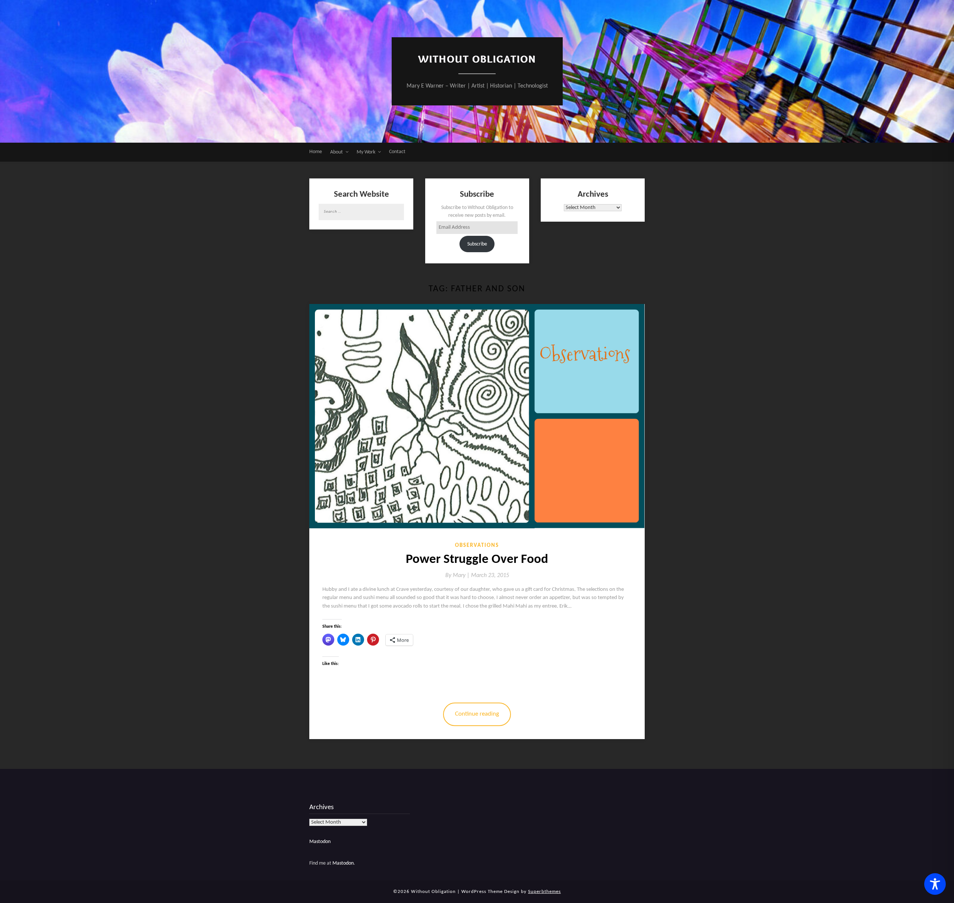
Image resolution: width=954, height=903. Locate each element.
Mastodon (320, 842)
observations (477, 545)
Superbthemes (544, 891)
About (336, 152)
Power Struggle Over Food (477, 559)
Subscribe (477, 244)
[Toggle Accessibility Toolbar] (935, 884)
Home (315, 152)
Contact (397, 152)
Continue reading (477, 714)
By (458, 576)
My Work (366, 152)
